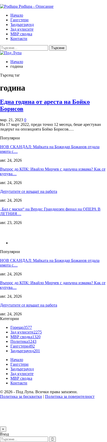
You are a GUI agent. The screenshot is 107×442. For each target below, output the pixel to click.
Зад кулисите (22, 29)
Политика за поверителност (70, 396)
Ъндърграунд (22, 24)
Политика (23, 341)
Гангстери (19, 20)
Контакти (18, 38)
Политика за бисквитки (21, 396)
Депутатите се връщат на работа (28, 191)
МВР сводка (21, 34)
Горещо (21, 327)
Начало (16, 15)
